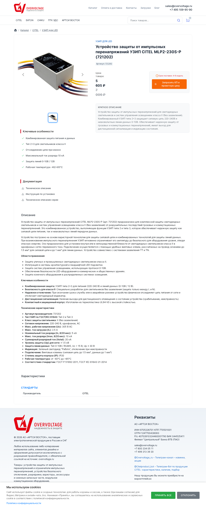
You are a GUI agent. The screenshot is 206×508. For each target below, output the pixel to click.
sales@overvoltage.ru (178, 6)
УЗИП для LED (104, 41)
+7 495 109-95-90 (181, 9)
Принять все (163, 495)
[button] (53, 117)
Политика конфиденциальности (23, 503)
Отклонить (188, 495)
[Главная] (15, 30)
